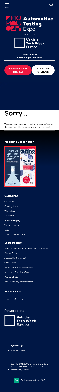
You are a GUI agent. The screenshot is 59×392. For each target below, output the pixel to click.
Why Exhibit (9, 216)
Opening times (11, 206)
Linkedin (7, 299)
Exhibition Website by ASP (33, 380)
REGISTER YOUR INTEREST (18, 70)
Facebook (15, 299)
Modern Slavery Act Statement (18, 281)
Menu (7, 7)
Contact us (9, 201)
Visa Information (11, 225)
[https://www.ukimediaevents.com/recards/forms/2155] (20, 186)
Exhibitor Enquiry (12, 220)
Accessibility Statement (15, 258)
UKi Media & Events (16, 350)
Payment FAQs (11, 277)
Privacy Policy (10, 253)
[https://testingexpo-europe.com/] (29, 31)
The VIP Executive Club (14, 234)
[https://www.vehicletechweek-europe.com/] (29, 48)
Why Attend (10, 211)
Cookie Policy (10, 262)
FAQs (6, 230)
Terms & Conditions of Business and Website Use (26, 248)
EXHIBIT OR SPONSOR (43, 70)
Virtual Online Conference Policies (19, 267)
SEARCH (51, 4)
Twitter (22, 299)
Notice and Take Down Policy (17, 272)
